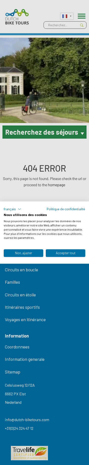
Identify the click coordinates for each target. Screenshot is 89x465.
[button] (12, 209)
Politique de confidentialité (66, 209)
